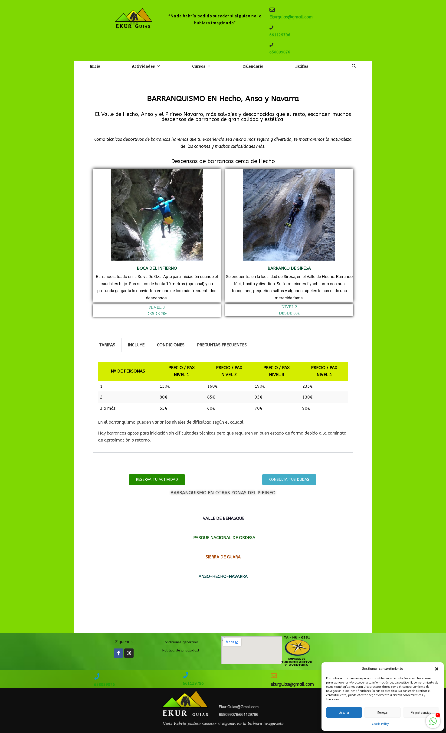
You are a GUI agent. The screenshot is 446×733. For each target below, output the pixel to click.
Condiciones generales (181, 642)
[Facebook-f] (118, 653)
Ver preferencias (421, 712)
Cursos (198, 66)
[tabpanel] (223, 402)
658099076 (279, 52)
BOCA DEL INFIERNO (157, 268)
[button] (436, 669)
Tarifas (301, 66)
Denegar (382, 712)
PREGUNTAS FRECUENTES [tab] (222, 344)
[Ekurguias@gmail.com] (272, 9)
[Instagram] (129, 653)
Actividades (143, 66)
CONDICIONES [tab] (170, 344)
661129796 (279, 35)
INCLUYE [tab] (136, 344)
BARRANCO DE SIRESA (289, 268)
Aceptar (344, 712)
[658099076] (271, 45)
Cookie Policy (380, 724)
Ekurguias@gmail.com (291, 17)
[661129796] (271, 27)
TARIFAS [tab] (107, 344)
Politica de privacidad (180, 650)
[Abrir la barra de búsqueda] (353, 66)
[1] (433, 723)
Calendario (253, 66)
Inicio (95, 66)
